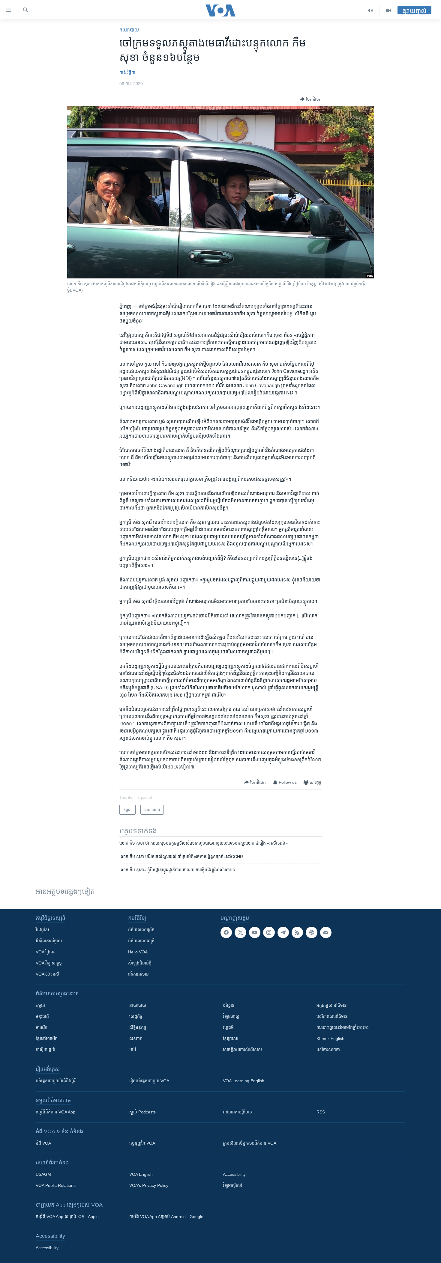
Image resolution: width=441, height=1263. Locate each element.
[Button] (311, 99)
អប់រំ (132, 1049)
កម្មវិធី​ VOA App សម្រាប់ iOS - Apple (67, 1216)
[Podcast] (311, 932)
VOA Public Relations (56, 1185)
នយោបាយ (129, 29)
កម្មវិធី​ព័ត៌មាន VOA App (55, 1112)
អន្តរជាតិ (42, 1016)
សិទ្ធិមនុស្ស (137, 1027)
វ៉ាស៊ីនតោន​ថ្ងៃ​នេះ (49, 940)
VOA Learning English (243, 1080)
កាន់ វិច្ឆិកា (127, 72)
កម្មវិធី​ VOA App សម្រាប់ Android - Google (166, 1216)
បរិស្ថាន (229, 1005)
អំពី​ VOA (43, 1143)
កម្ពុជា (40, 1005)
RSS (320, 1112)
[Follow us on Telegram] (283, 932)
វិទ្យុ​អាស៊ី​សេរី (232, 1185)
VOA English (141, 1174)
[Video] (389, 10)
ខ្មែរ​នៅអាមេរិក (47, 1038)
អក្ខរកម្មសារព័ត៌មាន (331, 1005)
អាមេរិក (41, 1027)
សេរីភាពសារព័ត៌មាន (332, 1016)
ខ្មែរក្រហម (230, 1038)
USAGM (43, 1174)
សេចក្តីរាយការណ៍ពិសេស (242, 1049)
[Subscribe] (326, 932)
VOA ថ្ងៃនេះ (45, 951)
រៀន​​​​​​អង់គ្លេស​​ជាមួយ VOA (149, 1080)
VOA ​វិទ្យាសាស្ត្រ (49, 963)
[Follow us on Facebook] (226, 932)
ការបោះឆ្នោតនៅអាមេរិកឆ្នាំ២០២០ (342, 1027)
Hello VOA (138, 951)
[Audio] (370, 10)
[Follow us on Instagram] (268, 932)
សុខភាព (135, 1038)
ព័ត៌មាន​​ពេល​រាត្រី (141, 940)
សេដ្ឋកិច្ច (135, 1016)
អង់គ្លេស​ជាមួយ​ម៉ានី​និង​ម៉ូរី (55, 1080)
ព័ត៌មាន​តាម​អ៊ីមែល (237, 1112)
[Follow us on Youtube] (254, 932)
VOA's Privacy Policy (148, 1185)
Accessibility (234, 1174)
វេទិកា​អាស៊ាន (138, 974)
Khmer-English (330, 1038)
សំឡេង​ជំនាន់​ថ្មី (140, 963)
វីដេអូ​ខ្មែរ (42, 929)
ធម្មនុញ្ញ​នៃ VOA (142, 1143)
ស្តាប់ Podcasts (142, 1112)
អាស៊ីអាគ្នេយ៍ (45, 1049)
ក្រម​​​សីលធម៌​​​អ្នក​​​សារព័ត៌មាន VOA (249, 1143)
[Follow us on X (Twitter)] (240, 932)
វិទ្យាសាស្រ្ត (231, 1016)
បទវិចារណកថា (328, 1049)
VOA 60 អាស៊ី (47, 974)
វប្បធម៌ (228, 1027)
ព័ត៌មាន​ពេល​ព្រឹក (141, 929)
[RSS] (297, 932)
